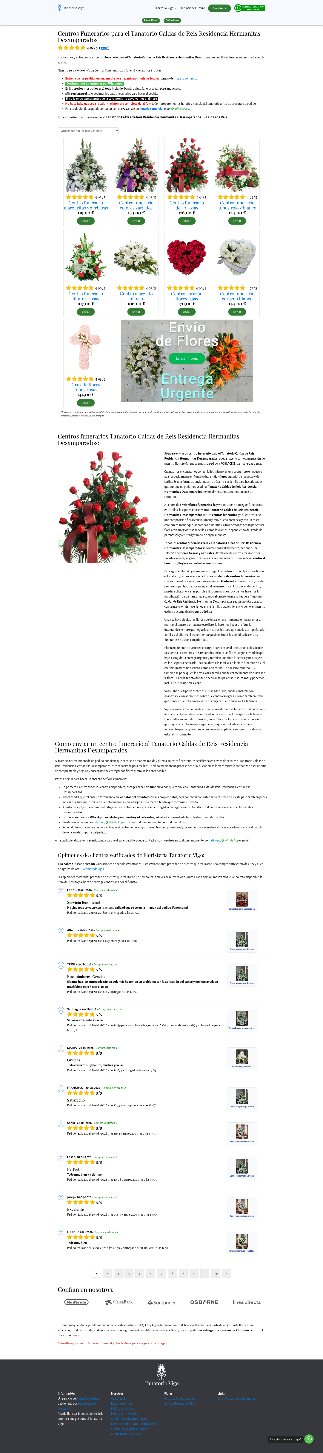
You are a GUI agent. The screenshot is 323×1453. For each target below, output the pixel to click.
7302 (104, 48)
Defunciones (188, 8)
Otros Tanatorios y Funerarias (236, 1398)
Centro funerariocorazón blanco (237, 295)
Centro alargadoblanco (136, 295)
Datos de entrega (122, 1403)
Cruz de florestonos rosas (86, 386)
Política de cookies (122, 1408)
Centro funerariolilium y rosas (86, 295)
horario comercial (186, 78)
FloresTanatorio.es (88, 1398)
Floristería (219, 8)
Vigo (202, 8)
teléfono (99, 822)
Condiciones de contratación (129, 1419)
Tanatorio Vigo (73, 8)
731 (216, 1273)
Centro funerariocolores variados (136, 205)
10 (194, 1273)
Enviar (86, 221)
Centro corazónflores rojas (186, 295)
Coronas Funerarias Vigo (180, 1398)
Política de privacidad (124, 1413)
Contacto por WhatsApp (126, 1434)
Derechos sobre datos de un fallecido (134, 1424)
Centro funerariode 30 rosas (187, 205)
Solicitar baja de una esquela (129, 1429)
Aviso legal (118, 1398)
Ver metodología (93, 869)
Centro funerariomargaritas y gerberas (86, 205)
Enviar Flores (151, 20)
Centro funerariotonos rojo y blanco (237, 205)
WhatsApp (181, 109)
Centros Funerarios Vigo (179, 1403)
